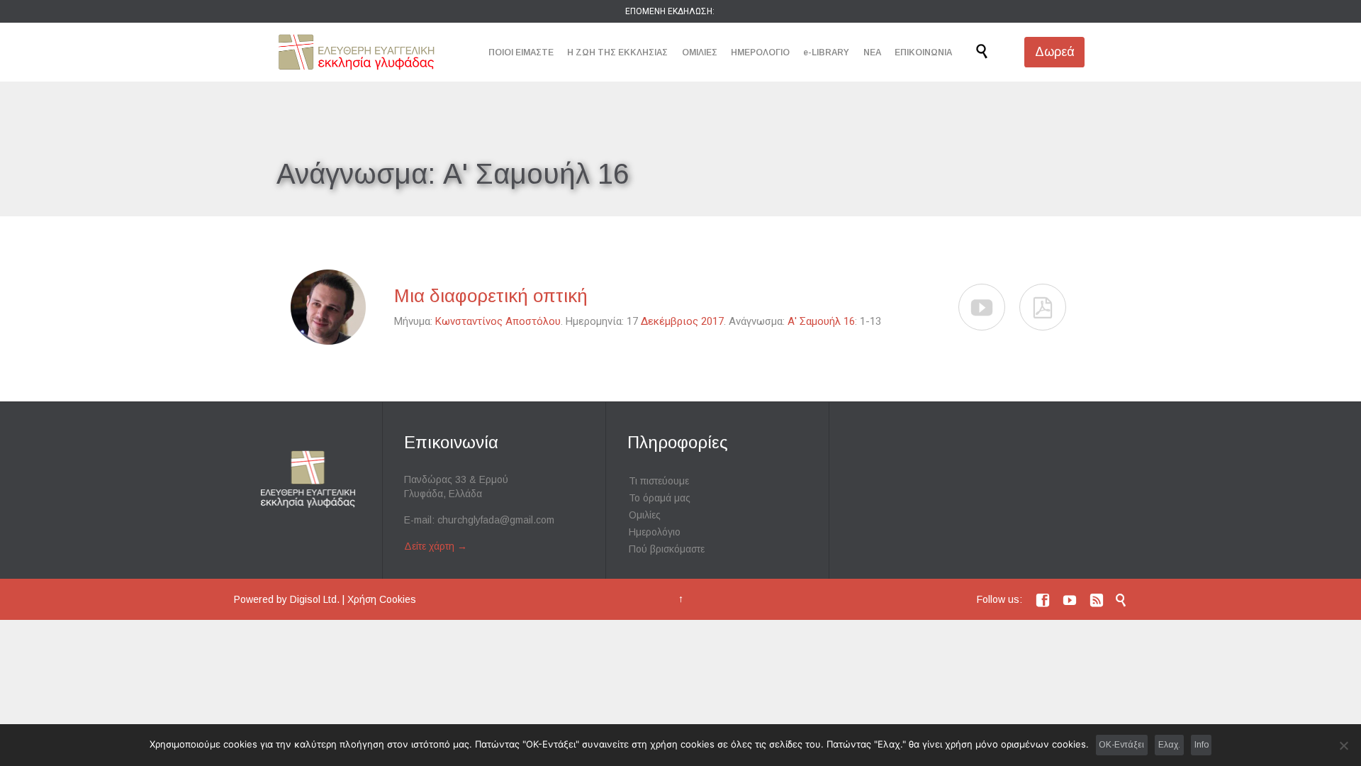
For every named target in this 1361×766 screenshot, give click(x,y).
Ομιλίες (645, 515)
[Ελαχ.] (1343, 745)
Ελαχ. (1169, 745)
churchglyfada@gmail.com (495, 520)
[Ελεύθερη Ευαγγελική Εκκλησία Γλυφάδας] (356, 52)
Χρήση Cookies (381, 599)
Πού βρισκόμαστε (667, 549)
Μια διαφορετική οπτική (491, 295)
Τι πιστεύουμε (659, 481)
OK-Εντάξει (1121, 745)
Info (1201, 745)
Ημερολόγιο (654, 532)
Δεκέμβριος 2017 (682, 321)
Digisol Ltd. (315, 599)
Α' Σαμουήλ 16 (821, 321)
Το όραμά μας (659, 498)
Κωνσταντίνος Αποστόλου (498, 321)
